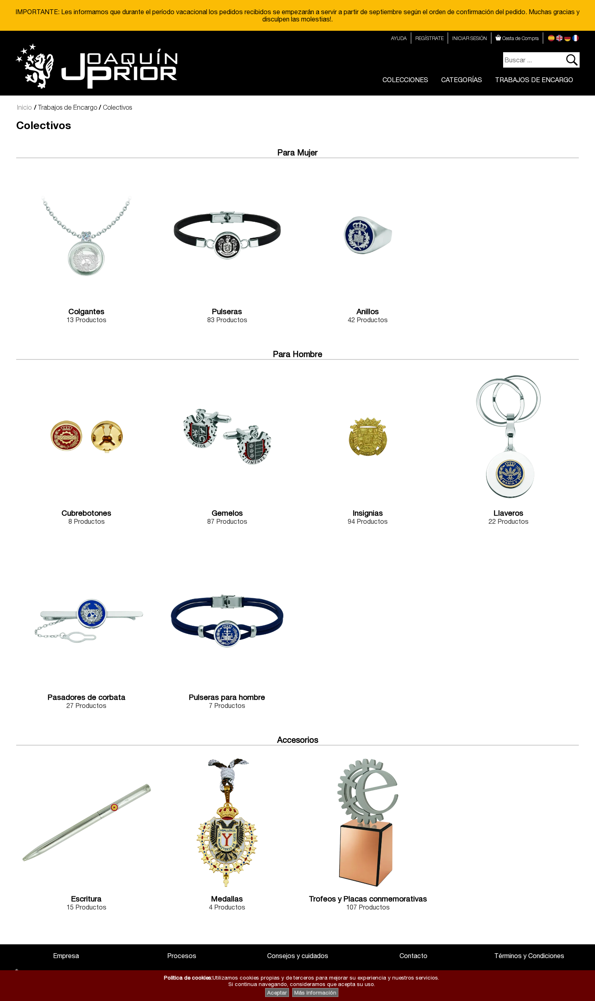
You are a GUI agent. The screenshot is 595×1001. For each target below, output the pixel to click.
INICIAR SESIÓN (469, 38)
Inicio (24, 107)
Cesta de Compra (520, 38)
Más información (315, 992)
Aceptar (277, 992)
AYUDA (399, 38)
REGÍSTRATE (429, 38)
